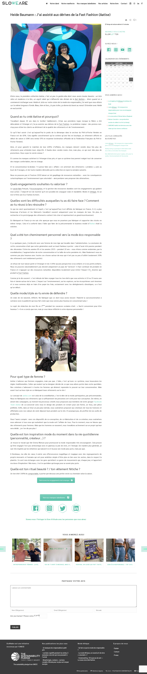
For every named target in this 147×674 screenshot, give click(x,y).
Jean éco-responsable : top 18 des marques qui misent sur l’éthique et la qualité (121, 564)
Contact (124, 3)
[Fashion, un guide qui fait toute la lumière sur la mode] (89, 550)
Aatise (92, 223)
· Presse (115, 655)
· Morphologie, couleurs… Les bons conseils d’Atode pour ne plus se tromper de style (55, 662)
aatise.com (27, 395)
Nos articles (103, 3)
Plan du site (139, 671)
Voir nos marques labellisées (54, 497)
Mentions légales (97, 671)
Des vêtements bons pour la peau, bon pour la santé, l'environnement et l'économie (119, 155)
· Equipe (116, 648)
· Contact (116, 652)
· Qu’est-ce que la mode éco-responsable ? (91, 649)
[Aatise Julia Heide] (56, 57)
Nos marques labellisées (86, 3)
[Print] (126, 19)
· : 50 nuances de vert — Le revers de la (90, 659)
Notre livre (114, 3)
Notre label (54, 3)
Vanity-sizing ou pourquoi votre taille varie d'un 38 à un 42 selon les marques (118, 150)
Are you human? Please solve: (22, 616)
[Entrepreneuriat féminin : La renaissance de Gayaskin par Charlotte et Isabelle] (26, 550)
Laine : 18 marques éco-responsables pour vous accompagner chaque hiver (119, 110)
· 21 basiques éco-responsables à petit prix (54, 649)
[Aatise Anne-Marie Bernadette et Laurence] (56, 343)
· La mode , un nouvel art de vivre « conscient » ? (91, 654)
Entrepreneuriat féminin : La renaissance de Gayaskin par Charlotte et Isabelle (27, 564)
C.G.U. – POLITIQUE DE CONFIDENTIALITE (119, 671)
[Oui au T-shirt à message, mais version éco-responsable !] (58, 550)
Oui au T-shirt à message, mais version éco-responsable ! (58, 564)
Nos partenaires (83, 671)
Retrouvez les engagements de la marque (54, 480)
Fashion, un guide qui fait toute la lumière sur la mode (90, 564)
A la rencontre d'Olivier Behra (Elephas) (120, 116)
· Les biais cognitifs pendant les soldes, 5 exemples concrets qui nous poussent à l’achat (55, 655)
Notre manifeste (68, 3)
